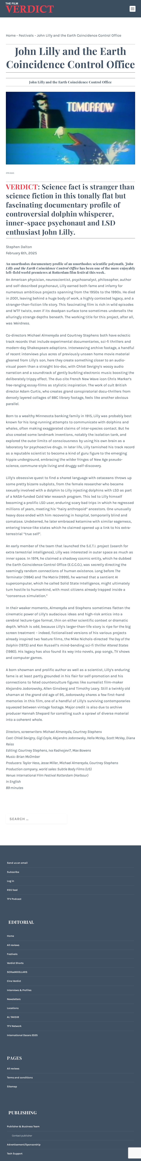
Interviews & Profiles (19, 990)
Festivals (26, 35)
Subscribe (13, 872)
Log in (10, 881)
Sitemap (12, 1086)
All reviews (13, 945)
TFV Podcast (14, 899)
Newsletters (14, 999)
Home (11, 35)
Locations (13, 1008)
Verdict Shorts (15, 963)
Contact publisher (22, 1135)
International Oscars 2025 (22, 1035)
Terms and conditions (20, 1077)
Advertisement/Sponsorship (23, 1144)
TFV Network (14, 1026)
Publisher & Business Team (23, 1126)
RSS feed (12, 890)
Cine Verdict (14, 981)
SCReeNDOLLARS (17, 972)
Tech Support (14, 1153)
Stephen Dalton (19, 247)
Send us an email (17, 862)
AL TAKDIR (13, 1017)
